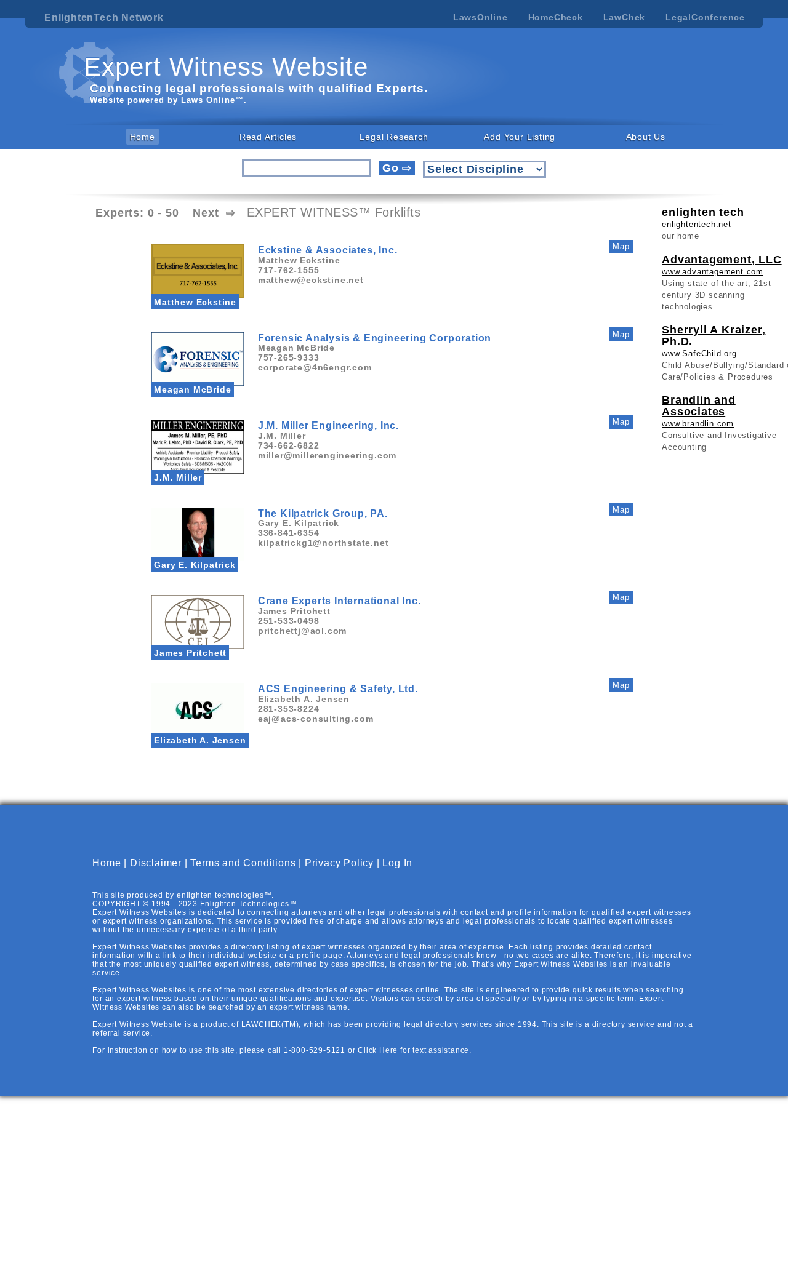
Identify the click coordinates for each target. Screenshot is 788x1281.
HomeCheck (555, 17)
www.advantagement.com (712, 271)
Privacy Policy (339, 863)
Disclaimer (156, 863)
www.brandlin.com (698, 423)
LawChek (624, 17)
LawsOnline (480, 17)
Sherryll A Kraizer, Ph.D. (713, 336)
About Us (645, 137)
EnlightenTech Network (104, 17)
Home (142, 137)
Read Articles (268, 137)
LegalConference (705, 17)
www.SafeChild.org (699, 353)
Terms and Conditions (243, 863)
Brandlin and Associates (699, 406)
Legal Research (394, 137)
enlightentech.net (696, 224)
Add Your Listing (519, 137)
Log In (397, 863)
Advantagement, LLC (721, 259)
